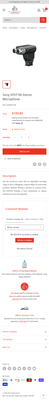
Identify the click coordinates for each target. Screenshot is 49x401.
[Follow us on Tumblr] (34, 368)
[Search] (43, 20)
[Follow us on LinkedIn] (29, 368)
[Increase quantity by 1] (28, 137)
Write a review (25, 240)
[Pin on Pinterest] (39, 164)
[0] (44, 10)
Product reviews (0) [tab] (14, 219)
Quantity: (6, 137)
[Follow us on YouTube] (19, 368)
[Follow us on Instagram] (9, 368)
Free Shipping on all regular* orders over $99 (24, 2)
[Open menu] (4, 10)
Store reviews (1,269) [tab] (34, 219)
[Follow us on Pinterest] (14, 368)
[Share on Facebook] (34, 164)
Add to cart (24, 151)
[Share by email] (44, 164)
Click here (15, 299)
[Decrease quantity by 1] (15, 137)
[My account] (39, 10)
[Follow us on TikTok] (24, 368)
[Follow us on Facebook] (4, 368)
